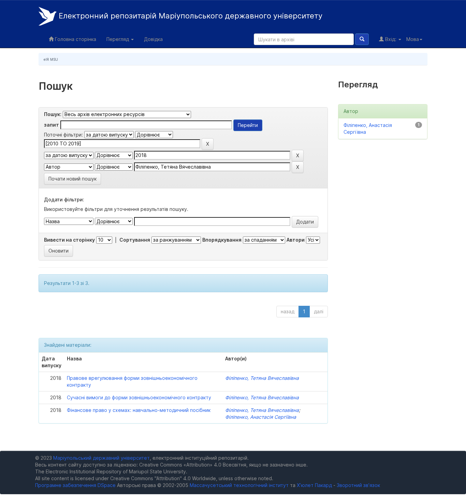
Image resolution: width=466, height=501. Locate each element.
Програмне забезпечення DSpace (75, 485)
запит (51, 125)
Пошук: (52, 114)
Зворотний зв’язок (358, 485)
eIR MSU (51, 59)
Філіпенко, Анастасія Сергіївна (260, 417)
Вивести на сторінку (69, 240)
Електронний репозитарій (189, 15)
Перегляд (118, 39)
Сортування (134, 240)
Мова (412, 39)
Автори (296, 240)
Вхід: (391, 39)
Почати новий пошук (72, 179)
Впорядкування (222, 240)
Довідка (153, 39)
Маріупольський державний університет (101, 458)
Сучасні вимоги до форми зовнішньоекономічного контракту (139, 397)
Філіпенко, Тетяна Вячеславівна (262, 378)
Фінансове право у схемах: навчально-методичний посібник (138, 410)
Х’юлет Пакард (314, 485)
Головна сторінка (75, 39)
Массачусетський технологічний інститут (239, 485)
